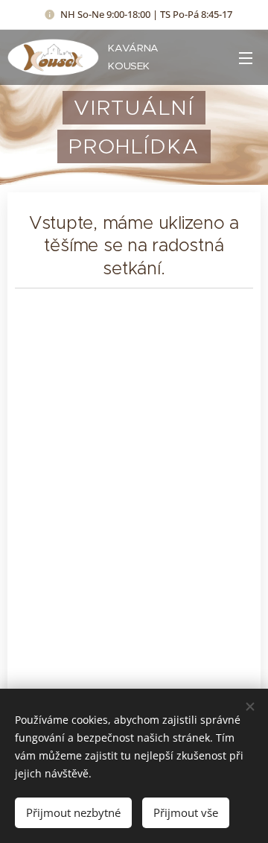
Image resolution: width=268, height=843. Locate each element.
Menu (246, 57)
